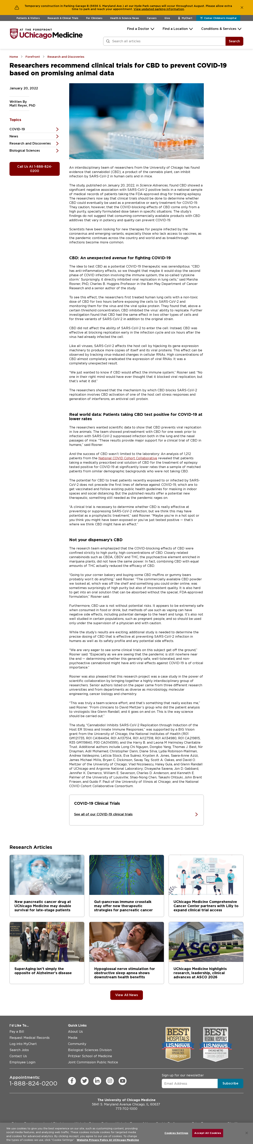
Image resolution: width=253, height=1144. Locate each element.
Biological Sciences (24, 150)
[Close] (246, 1133)
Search (234, 41)
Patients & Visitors (28, 18)
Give (167, 18)
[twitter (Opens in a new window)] (85, 1081)
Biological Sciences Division (90, 1050)
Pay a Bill (16, 1031)
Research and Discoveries (30, 143)
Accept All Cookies (207, 1133)
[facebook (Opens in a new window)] (72, 1081)
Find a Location (175, 29)
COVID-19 (17, 129)
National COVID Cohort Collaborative (127, 458)
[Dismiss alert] (242, 7)
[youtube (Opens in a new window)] (122, 1081)
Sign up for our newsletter (183, 1075)
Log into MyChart (23, 1044)
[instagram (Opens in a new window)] (110, 1081)
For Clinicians (94, 18)
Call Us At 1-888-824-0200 (34, 169)
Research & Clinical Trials (63, 18)
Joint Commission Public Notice (93, 1062)
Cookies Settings (176, 1133)
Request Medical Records (29, 1038)
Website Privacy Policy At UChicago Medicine (108, 1139)
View (138, 9)
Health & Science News (124, 18)
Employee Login (22, 1062)
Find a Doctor (138, 29)
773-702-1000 (126, 1109)
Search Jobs (19, 1050)
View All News (126, 995)
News (13, 136)
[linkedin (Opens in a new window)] (97, 1081)
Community (77, 1044)
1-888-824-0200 (33, 1081)
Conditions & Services (218, 29)
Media (72, 1038)
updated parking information (163, 9)
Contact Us (18, 1056)
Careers (152, 18)
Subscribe (230, 1083)
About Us (75, 1031)
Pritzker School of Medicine (90, 1056)
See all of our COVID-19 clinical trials (103, 814)
